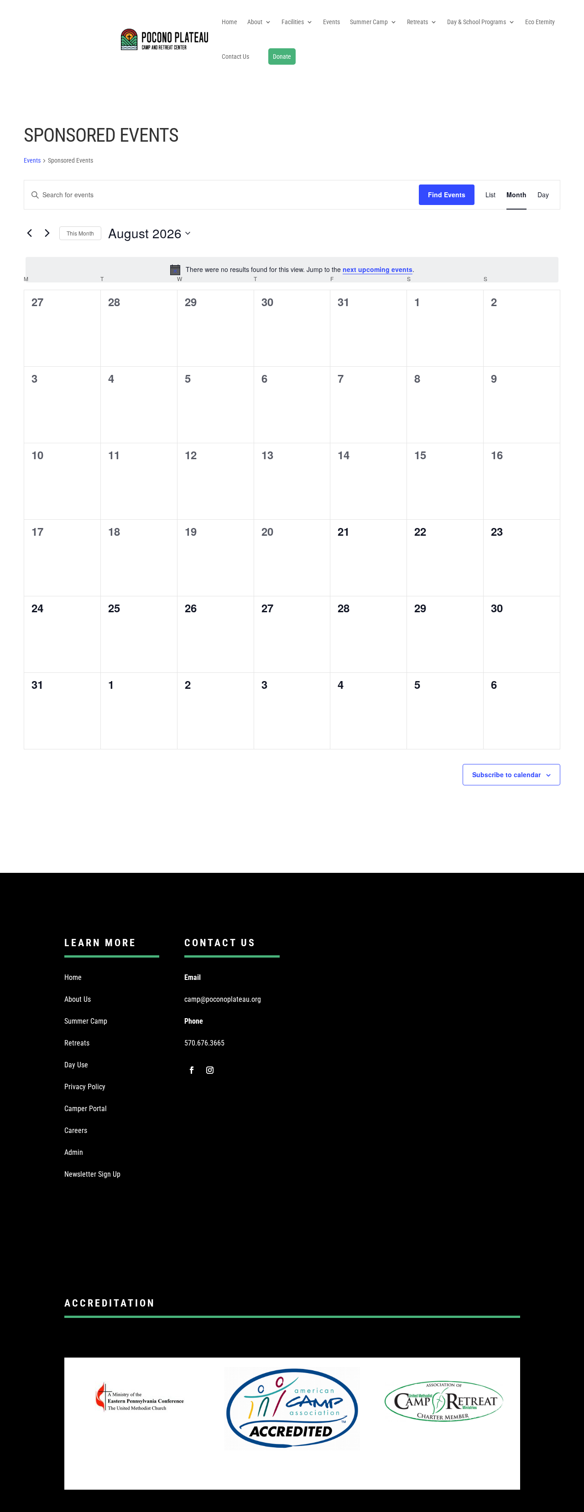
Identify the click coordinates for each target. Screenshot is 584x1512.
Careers (75, 1130)
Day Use (76, 1065)
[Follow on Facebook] (191, 1070)
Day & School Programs (476, 22)
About (254, 22)
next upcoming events (377, 269)
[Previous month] (29, 233)
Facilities (293, 22)
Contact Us (235, 56)
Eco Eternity (540, 22)
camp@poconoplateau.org (222, 999)
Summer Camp (369, 22)
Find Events (446, 194)
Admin (73, 1152)
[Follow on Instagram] (210, 1070)
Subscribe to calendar (506, 774)
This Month (80, 233)
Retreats (417, 22)
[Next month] (47, 233)
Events (331, 22)
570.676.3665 (204, 1043)
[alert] (292, 269)
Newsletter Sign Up (92, 1174)
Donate (282, 56)
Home (229, 22)
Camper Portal (85, 1108)
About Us (77, 999)
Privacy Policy (84, 1086)
